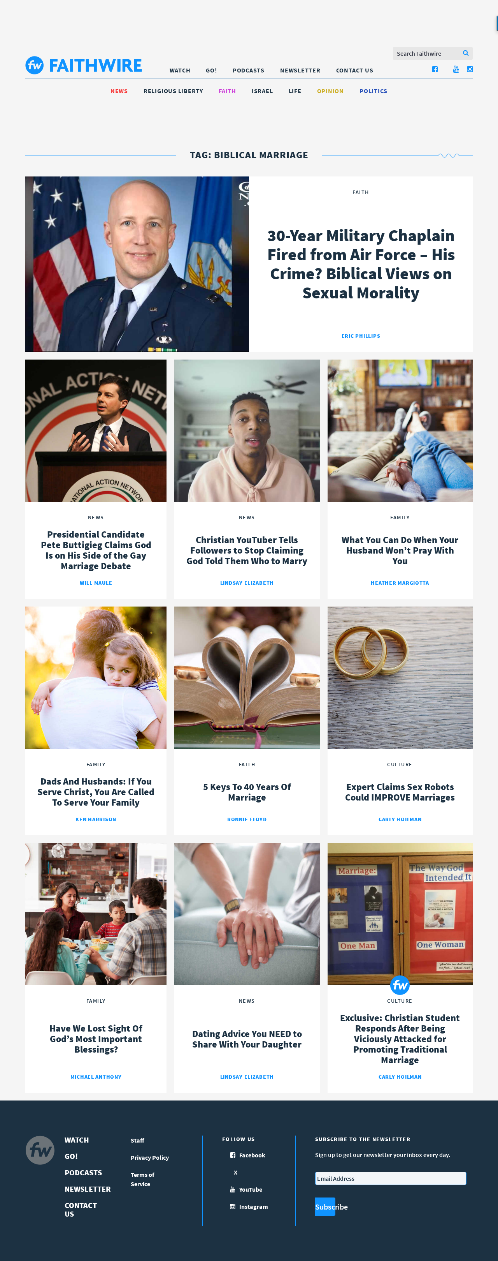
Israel (262, 91)
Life (295, 91)
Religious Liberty (173, 91)
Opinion (330, 91)
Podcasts (249, 70)
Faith (227, 91)
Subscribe (325, 1207)
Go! (211, 70)
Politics (373, 91)
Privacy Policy (150, 1157)
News (119, 91)
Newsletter (300, 70)
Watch (180, 70)
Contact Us (355, 70)
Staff (137, 1140)
